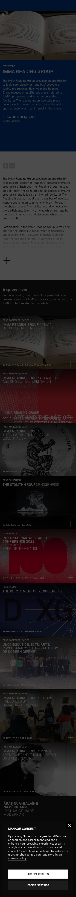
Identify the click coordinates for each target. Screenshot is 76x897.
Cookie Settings (38, 885)
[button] (69, 825)
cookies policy (17, 858)
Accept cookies (38, 874)
